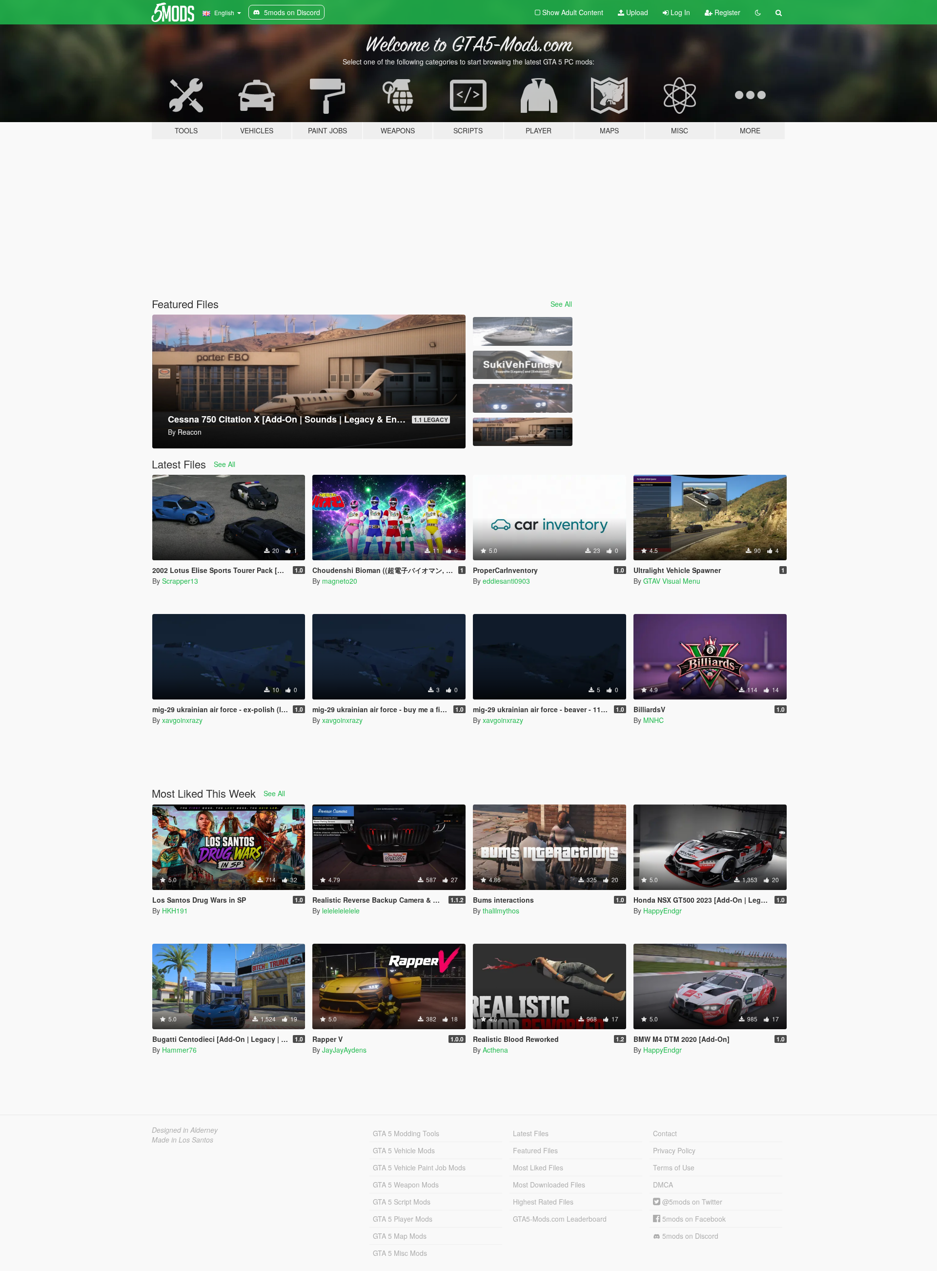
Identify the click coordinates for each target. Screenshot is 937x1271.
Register (726, 12)
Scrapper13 (180, 581)
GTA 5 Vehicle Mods (404, 1150)
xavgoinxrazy (182, 720)
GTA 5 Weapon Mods (406, 1184)
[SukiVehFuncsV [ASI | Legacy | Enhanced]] (522, 365)
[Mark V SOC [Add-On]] (522, 331)
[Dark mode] (758, 12)
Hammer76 (179, 1050)
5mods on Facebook (693, 1219)
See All (561, 304)
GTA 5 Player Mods (402, 1219)
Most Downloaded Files (549, 1184)
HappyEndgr (662, 910)
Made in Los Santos (182, 1139)
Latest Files (531, 1133)
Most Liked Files (538, 1167)
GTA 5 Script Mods (401, 1202)
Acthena (495, 1050)
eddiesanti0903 (506, 581)
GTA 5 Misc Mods (400, 1253)
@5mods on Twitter (691, 1202)
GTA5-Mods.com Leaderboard (560, 1219)
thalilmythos (501, 910)
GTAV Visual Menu (671, 581)
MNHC (653, 720)
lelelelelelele (341, 910)
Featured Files (535, 1150)
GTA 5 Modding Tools (406, 1133)
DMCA (663, 1184)
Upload (636, 12)
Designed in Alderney (185, 1130)
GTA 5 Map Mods (400, 1236)
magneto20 (339, 581)
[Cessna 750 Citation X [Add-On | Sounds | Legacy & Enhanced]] (522, 432)
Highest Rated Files (543, 1202)
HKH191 (175, 910)
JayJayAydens (344, 1050)
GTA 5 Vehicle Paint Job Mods (419, 1167)
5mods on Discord (689, 1236)
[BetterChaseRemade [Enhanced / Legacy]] (522, 398)
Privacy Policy (674, 1150)
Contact (665, 1133)
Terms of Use (673, 1167)
